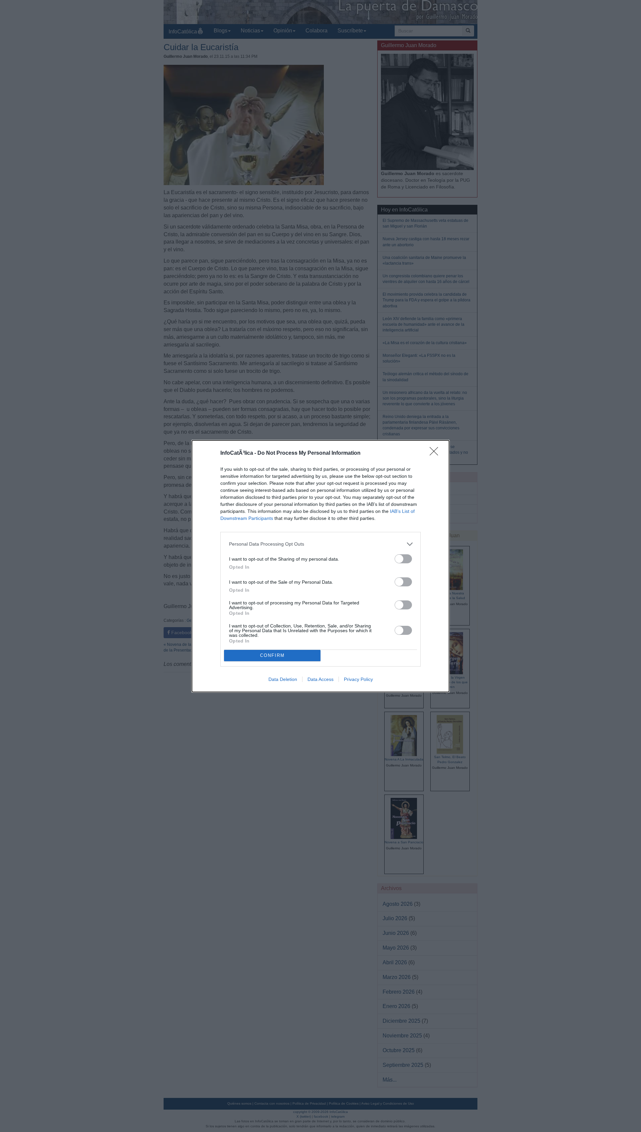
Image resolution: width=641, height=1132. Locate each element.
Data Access (320, 679)
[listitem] (320, 544)
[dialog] (320, 566)
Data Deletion (282, 679)
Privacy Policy (358, 679)
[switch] (403, 558)
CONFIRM (272, 655)
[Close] (436, 453)
